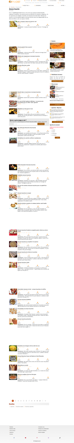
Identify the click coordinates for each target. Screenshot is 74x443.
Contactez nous (41, 426)
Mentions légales (41, 432)
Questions (51, 5)
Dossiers (38, 5)
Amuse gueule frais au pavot (25, 47)
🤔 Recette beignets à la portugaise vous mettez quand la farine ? (57, 114)
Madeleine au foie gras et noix (25, 108)
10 (37, 400)
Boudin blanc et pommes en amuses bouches (29, 92)
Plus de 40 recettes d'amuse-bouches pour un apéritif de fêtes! (32, 186)
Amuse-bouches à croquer (24, 193)
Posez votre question (57, 121)
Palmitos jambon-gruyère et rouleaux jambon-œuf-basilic (32, 203)
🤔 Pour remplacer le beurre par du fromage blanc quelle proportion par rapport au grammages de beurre (57, 110)
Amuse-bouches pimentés (24, 319)
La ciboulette (54, 133)
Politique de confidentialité (43, 428)
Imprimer (61, 98)
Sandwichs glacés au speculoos (59, 96)
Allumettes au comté (23, 365)
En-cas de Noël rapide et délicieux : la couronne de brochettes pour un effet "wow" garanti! (30, 102)
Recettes (25, 5)
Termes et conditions (42, 430)
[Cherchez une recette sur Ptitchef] (58, 2)
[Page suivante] (43, 401)
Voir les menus (55, 98)
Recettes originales (29, 406)
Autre (62, 5)
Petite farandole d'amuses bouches (26, 164)
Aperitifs (12, 406)
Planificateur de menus (57, 81)
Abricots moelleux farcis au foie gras (27, 374)
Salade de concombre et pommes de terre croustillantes (59, 88)
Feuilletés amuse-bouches (24, 175)
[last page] (45, 401)
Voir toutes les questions (60, 120)
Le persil (53, 131)
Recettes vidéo (12, 428)
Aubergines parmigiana (59, 91)
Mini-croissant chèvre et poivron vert (27, 21)
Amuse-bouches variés (23, 262)
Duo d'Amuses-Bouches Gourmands (27, 127)
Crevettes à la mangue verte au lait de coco (29, 345)
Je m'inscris (41, 124)
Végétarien (35, 0)
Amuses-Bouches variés (24, 65)
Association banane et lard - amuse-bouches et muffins (32, 289)
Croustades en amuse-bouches (25, 308)
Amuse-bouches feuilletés (24, 299)
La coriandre (54, 135)
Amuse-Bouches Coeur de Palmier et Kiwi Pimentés (31, 356)
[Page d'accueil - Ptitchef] (9, 7)
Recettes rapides (19, 406)
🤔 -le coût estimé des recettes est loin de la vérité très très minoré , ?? (57, 117)
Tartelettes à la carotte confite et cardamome (29, 138)
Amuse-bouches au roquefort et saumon (28, 241)
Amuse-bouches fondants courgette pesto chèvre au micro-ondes (33, 230)
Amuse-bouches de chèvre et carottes (27, 252)
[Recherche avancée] (60, 2)
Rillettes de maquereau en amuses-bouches (29, 56)
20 (40, 400)
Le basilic (53, 130)
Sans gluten (28, 0)
